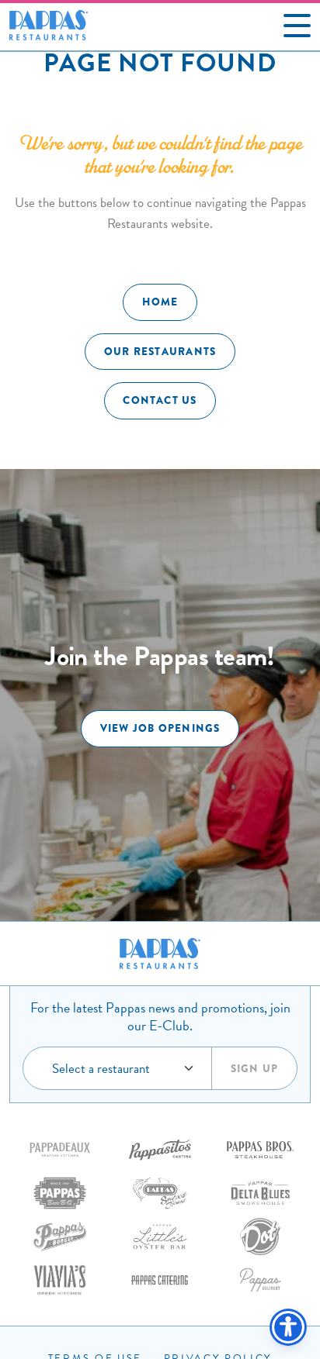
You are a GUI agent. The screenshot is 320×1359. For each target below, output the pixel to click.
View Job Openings (160, 728)
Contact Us (160, 400)
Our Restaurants (160, 351)
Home (160, 302)
